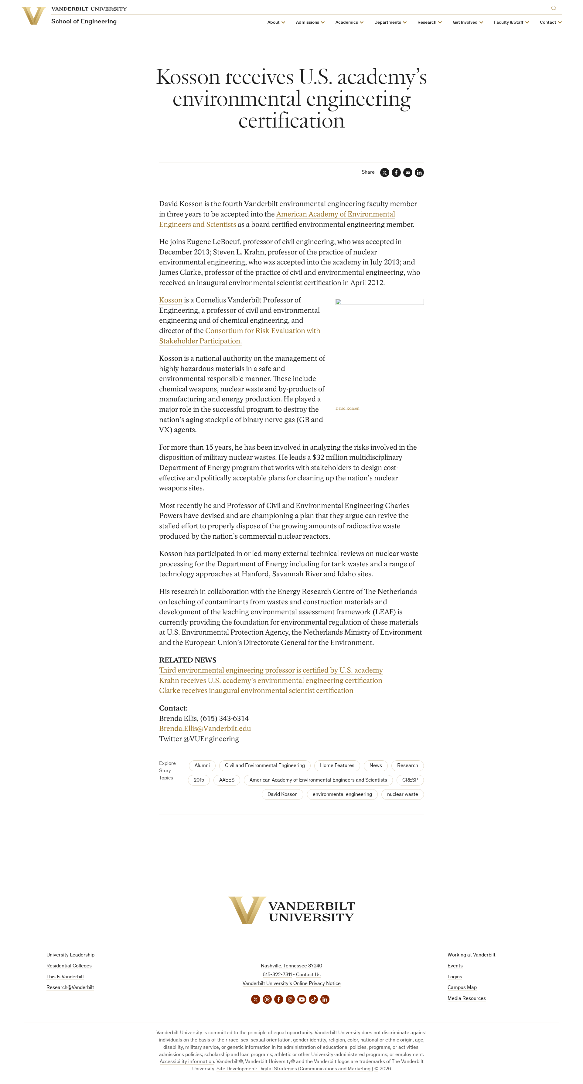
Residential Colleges (69, 966)
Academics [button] (347, 22)
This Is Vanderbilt (65, 977)
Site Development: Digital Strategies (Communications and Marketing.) (294, 1069)
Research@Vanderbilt (70, 987)
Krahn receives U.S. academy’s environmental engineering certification (270, 680)
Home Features (337, 766)
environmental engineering (342, 794)
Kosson (170, 300)
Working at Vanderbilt (472, 955)
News (376, 766)
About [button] (274, 22)
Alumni (202, 766)
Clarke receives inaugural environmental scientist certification (256, 690)
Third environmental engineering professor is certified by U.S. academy (271, 670)
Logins (455, 977)
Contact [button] (548, 22)
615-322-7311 (277, 975)
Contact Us (308, 975)
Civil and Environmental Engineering (265, 766)
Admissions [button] (307, 22)
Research (407, 766)
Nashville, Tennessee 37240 (291, 966)
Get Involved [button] (465, 22)
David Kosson (283, 794)
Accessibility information (187, 1062)
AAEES (226, 780)
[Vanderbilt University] (291, 910)
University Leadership (70, 955)
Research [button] (427, 22)
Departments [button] (387, 22)
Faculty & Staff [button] (508, 22)
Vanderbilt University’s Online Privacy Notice (292, 984)
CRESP (410, 780)
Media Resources (467, 998)
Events (455, 966)
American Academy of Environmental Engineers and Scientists (318, 780)
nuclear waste (402, 794)
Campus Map (462, 987)
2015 (199, 780)
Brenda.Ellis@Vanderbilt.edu (205, 728)
